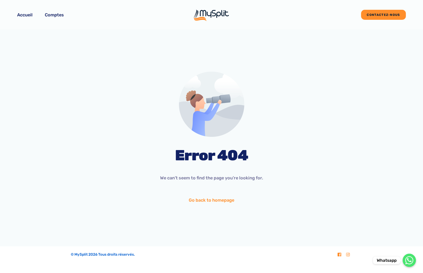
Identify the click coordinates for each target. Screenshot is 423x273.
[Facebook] (339, 254)
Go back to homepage (211, 200)
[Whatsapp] (409, 260)
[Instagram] (348, 254)
